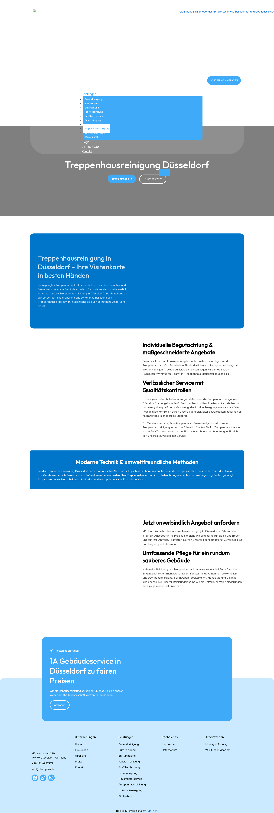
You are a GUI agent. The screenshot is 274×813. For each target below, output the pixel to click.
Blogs (85, 142)
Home (86, 80)
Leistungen (89, 94)
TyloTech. (152, 811)
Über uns (88, 84)
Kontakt (87, 151)
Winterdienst (91, 137)
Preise (86, 89)
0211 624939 (90, 146)
